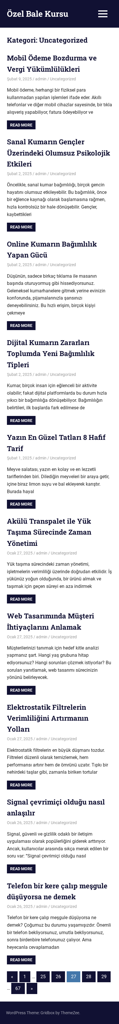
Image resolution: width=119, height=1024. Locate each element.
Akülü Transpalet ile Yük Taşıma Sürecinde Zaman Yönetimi (49, 532)
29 (104, 976)
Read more (21, 125)
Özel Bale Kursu (37, 13)
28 (88, 976)
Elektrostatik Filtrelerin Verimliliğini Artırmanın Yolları (47, 718)
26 (58, 976)
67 (18, 988)
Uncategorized (63, 79)
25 (43, 976)
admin (41, 79)
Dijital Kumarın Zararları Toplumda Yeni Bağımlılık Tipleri (50, 353)
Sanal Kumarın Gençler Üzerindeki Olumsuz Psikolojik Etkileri (58, 153)
